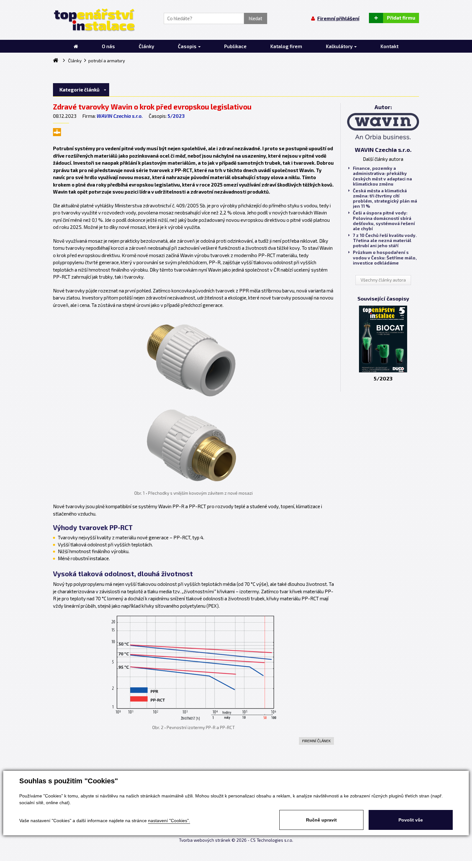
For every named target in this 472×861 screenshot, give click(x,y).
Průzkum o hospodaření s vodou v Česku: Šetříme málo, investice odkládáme (385, 257)
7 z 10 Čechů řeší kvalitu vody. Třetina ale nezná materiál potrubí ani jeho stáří (385, 240)
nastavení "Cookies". (169, 820)
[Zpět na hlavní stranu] (94, 20)
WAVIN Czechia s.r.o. (120, 116)
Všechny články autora (383, 280)
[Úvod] (75, 46)
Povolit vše (410, 819)
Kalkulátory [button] (340, 46)
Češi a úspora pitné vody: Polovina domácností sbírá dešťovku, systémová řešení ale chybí (384, 220)
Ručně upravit (321, 819)
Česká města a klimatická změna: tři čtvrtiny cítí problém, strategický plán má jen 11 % (385, 198)
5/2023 (176, 116)
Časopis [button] (187, 46)
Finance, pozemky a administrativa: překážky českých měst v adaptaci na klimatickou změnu (382, 176)
